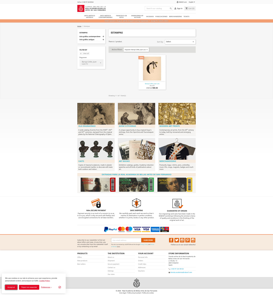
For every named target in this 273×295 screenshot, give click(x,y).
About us (111, 257)
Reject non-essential (29, 287)
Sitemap (111, 271)
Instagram (193, 240)
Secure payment (113, 264)
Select (180, 41)
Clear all (84, 53)
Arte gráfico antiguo (89, 16)
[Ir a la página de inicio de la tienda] (136, 283)
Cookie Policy (44, 280)
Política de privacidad (134, 293)
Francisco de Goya (121, 16)
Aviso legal (122, 293)
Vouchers (141, 271)
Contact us (111, 267)
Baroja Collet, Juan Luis (152, 84)
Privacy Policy (144, 244)
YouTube (182, 240)
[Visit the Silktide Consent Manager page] (59, 287)
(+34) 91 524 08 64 (177, 269)
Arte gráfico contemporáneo (105, 16)
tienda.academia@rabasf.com (181, 272)
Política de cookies (148, 293)
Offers (79, 257)
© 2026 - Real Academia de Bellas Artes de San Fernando (136, 291)
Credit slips (142, 264)
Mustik (152, 86)
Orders (140, 261)
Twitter (176, 240)
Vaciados (150, 16)
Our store (111, 274)
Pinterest (187, 240)
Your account (145, 253)
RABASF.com (183, 2)
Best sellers (81, 264)
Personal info (142, 257)
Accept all (11, 287)
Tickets (186, 16)
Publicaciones (161, 16)
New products (82, 261)
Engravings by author (137, 16)
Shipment (111, 261)
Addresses (142, 267)
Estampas (83, 33)
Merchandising (175, 16)
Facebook (171, 240)
